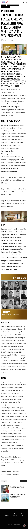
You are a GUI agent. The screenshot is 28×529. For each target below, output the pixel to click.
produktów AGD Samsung (8, 385)
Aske (5, 40)
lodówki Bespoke (12, 419)
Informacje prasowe (12, 4)
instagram (14, 515)
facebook (7, 515)
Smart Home (5, 6)
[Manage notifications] (24, 525)
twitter (21, 515)
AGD (3, 4)
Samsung (4, 481)
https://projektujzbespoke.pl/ (10, 474)
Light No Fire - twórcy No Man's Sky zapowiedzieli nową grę (17, 496)
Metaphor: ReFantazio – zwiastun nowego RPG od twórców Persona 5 (17, 487)
